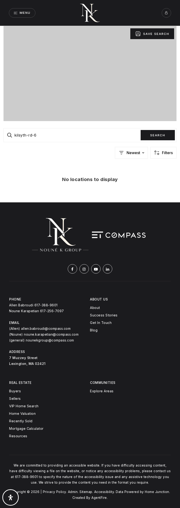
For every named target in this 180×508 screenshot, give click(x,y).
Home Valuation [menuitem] (22, 413)
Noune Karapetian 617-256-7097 (36, 311)
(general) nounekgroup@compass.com (41, 340)
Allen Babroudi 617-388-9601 (33, 305)
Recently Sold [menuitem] (21, 421)
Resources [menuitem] (18, 436)
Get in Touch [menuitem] (101, 323)
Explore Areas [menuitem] (102, 391)
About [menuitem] (95, 308)
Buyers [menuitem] (15, 391)
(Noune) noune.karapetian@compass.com (44, 334)
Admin (73, 492)
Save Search (156, 34)
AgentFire (99, 498)
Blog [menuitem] (94, 330)
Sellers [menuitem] (15, 398)
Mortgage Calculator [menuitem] (26, 428)
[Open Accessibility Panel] (10, 497)
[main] (90, 114)
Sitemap (85, 492)
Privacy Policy (54, 492)
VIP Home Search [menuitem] (24, 406)
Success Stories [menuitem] (104, 315)
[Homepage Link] (90, 12)
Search (157, 135)
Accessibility (104, 492)
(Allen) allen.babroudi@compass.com (40, 328)
